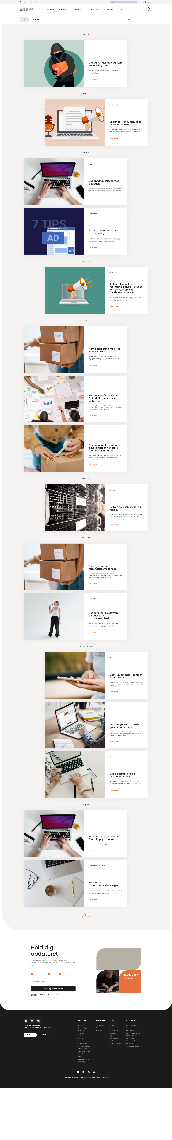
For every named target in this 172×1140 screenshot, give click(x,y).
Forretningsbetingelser (133, 1033)
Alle (24, 19)
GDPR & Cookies (82, 1049)
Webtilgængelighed (83, 1046)
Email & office (100, 1028)
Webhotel (80, 1030)
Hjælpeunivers (113, 1033)
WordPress (80, 1033)
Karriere (128, 1028)
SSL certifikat (81, 1054)
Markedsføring (114, 105)
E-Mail (79, 1036)
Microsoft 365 (81, 1038)
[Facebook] (78, 1072)
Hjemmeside (100, 1025)
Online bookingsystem (84, 1051)
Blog (110, 1036)
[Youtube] (94, 1072)
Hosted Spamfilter (83, 1059)
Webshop (80, 1041)
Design (112, 658)
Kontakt (111, 1025)
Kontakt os (30, 1035)
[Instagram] (88, 1072)
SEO (91, 164)
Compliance (130, 1030)
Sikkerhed (92, 46)
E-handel (99, 1030)
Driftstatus (129, 1043)
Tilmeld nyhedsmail (132, 1046)
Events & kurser (114, 1038)
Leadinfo (80, 1056)
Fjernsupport (113, 1028)
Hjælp (23, 2)
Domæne (80, 1025)
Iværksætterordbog (115, 1043)
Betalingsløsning (82, 1043)
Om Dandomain (131, 1025)
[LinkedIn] (83, 1072)
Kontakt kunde (130, 1041)
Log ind (43, 1035)
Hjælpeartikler (113, 1030)
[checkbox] (53, 974)
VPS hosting (81, 1062)
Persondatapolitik (131, 1036)
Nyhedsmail (102, 865)
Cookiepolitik (130, 1038)
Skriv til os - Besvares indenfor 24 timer (124, 2)
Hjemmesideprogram (84, 1028)
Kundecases (35, 19)
